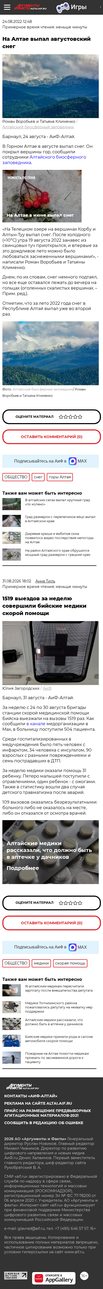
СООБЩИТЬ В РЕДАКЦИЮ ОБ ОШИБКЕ (43, 1122)
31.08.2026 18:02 (16, 581)
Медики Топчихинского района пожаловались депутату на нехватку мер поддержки (58, 1007)
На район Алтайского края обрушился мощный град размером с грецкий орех (57, 553)
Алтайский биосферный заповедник (38, 127)
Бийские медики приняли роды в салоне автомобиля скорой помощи (59, 1039)
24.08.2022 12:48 (17, 21)
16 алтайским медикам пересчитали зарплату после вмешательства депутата (59, 988)
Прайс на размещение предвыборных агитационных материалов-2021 (47, 1113)
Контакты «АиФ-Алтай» (30, 1096)
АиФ (47, 688)
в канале (35, 723)
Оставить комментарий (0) (51, 436)
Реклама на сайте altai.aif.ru (38, 1103)
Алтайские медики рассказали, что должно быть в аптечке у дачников (49, 850)
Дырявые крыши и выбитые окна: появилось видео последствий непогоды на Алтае (59, 538)
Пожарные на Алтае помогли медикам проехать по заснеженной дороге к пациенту (57, 1058)
